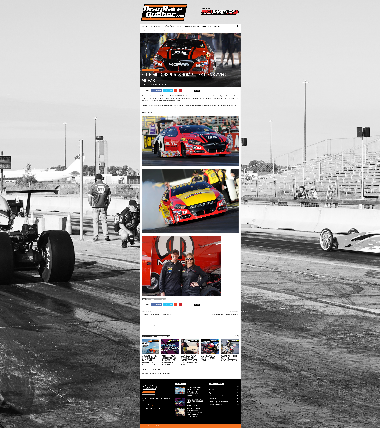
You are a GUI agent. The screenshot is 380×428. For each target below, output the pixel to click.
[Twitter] (152, 409)
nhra (157, 299)
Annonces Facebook (192, 26)
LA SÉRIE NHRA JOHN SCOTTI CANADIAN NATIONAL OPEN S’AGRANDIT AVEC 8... (194, 390)
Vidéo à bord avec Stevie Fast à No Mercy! (156, 314)
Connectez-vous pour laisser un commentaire (156, 373)
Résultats (212, 390)
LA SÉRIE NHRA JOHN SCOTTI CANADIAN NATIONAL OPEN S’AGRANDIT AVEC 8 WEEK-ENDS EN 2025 (149, 360)
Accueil (144, 26)
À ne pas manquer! (214, 387)
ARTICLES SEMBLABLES (149, 336)
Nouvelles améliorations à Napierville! (225, 314)
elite (148, 299)
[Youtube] (159, 409)
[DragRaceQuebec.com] (190, 12)
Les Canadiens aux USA (216, 405)
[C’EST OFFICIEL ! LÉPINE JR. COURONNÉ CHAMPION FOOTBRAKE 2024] (230, 346)
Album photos (213, 399)
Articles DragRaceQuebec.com (150, 70)
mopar (152, 299)
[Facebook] (144, 409)
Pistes (179, 26)
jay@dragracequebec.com (158, 405)
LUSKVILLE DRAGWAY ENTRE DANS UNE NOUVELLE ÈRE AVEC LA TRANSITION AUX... (194, 411)
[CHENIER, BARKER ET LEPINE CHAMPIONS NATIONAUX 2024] (210, 346)
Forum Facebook (156, 26)
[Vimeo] (156, 409)
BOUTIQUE (217, 26)
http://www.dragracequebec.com (161, 325)
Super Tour (206, 26)
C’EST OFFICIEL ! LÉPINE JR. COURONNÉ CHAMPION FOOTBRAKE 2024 (229, 359)
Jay (144, 84)
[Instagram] (148, 409)
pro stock (163, 299)
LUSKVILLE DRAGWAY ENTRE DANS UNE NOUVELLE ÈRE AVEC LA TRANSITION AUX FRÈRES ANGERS (190, 360)
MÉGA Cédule (169, 26)
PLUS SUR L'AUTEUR (163, 336)
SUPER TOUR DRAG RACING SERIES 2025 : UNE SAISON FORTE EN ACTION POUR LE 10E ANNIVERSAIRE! (169, 360)
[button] (237, 26)
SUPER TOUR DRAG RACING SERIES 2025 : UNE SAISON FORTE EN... (195, 401)
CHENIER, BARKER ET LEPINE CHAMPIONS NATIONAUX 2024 (208, 358)
